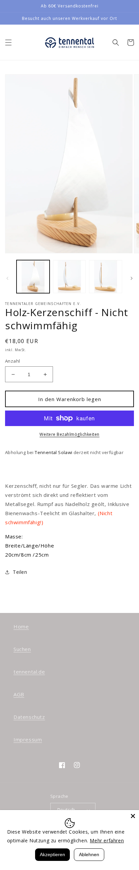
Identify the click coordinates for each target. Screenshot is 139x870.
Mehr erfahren (107, 840)
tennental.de (29, 671)
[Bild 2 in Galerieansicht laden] (69, 276)
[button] (8, 42)
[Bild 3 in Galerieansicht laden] (105, 276)
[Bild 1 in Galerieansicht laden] (33, 276)
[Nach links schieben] (7, 278)
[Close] (133, 816)
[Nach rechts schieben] (131, 278)
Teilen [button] (20, 572)
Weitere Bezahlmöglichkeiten (69, 434)
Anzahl (12, 361)
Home (21, 626)
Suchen (22, 649)
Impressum (27, 739)
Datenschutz (29, 716)
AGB (18, 694)
